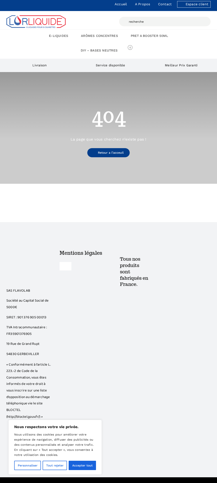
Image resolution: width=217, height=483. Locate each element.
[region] (55, 447)
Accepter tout (82, 465)
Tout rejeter (55, 465)
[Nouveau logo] (36, 17)
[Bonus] (28, 251)
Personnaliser (28, 465)
